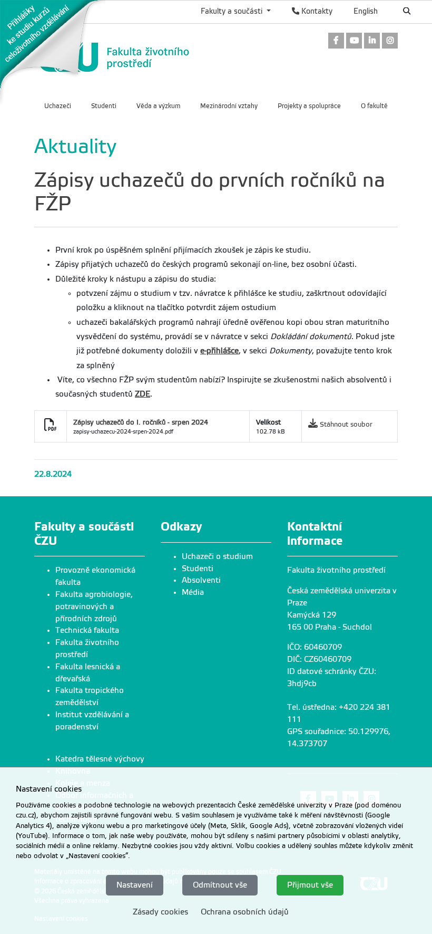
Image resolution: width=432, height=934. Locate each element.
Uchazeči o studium (217, 556)
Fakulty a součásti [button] (232, 11)
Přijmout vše (310, 885)
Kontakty (315, 11)
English (366, 11)
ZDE (142, 394)
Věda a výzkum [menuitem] (158, 106)
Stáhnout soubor (346, 424)
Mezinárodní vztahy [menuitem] (229, 106)
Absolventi (201, 580)
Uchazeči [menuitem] (57, 106)
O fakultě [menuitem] (374, 106)
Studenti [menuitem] (103, 106)
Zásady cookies (160, 912)
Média (193, 592)
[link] (52, 52)
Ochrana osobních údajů (245, 912)
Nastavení (134, 885)
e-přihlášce (219, 350)
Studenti (197, 568)
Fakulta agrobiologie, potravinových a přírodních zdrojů (94, 606)
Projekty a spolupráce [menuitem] (309, 106)
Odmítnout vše (220, 885)
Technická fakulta (87, 630)
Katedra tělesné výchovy (99, 759)
